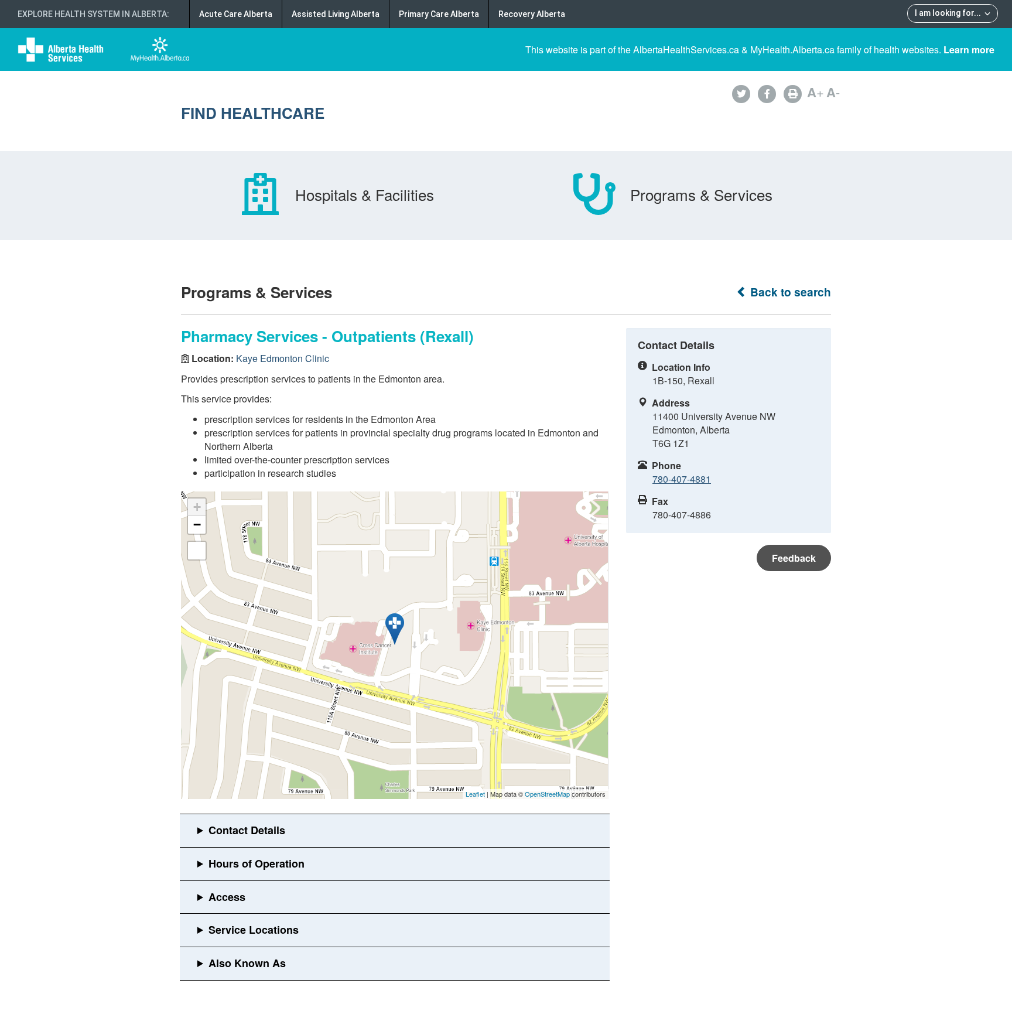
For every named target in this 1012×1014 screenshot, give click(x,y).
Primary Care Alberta (439, 14)
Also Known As (247, 963)
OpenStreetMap (547, 793)
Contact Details (246, 830)
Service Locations (253, 929)
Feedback (794, 558)
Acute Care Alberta (235, 14)
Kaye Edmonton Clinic (282, 358)
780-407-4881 (681, 479)
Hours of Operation (256, 863)
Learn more (968, 49)
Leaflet (475, 793)
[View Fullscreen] (197, 550)
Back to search (789, 292)
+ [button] (197, 507)
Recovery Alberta (531, 14)
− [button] (197, 524)
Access (226, 896)
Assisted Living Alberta (336, 14)
